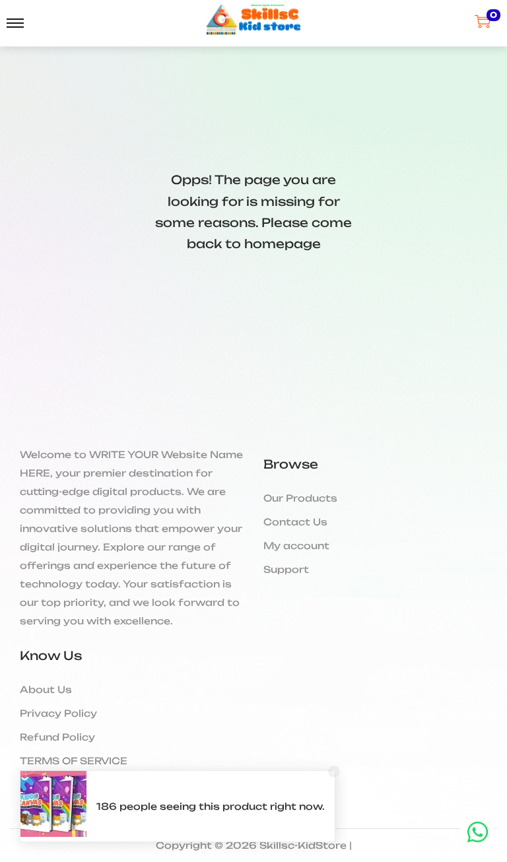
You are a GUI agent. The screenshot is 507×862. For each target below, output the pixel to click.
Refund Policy (57, 737)
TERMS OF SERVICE (73, 760)
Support (286, 569)
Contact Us (295, 521)
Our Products (300, 498)
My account (296, 545)
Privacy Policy (58, 713)
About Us (46, 689)
